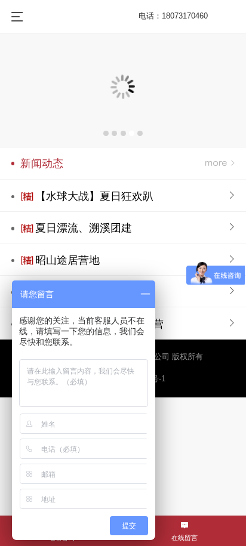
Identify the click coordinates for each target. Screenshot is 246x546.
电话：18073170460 (173, 15)
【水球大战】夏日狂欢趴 (94, 196)
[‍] (220, 163)
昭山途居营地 (67, 260)
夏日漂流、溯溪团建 (83, 228)
